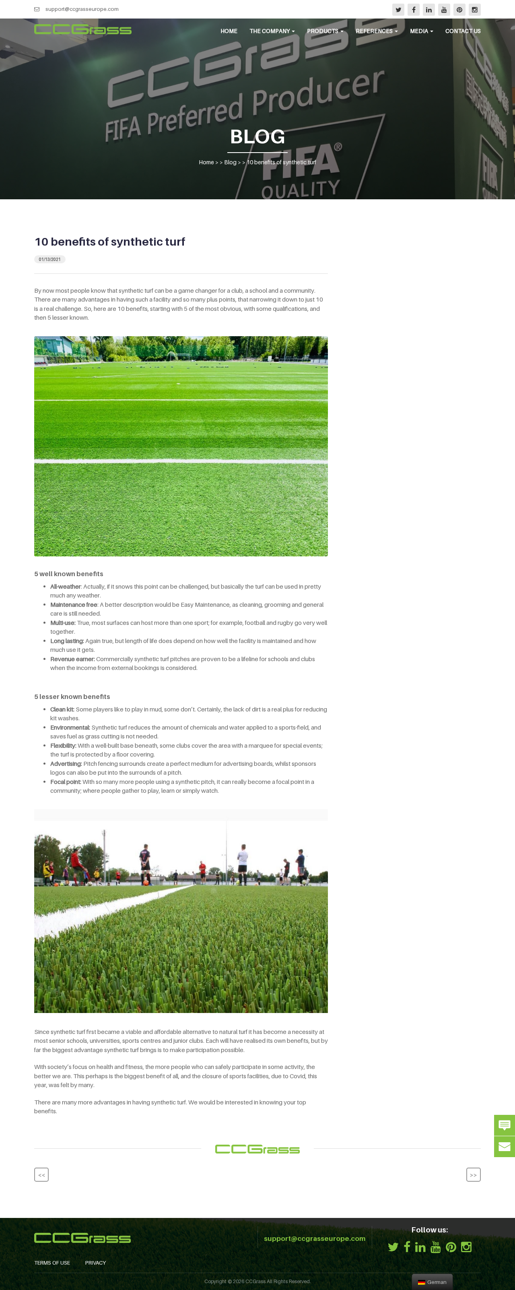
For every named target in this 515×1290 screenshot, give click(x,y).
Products (323, 30)
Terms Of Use (52, 1262)
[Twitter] (398, 10)
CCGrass (255, 1281)
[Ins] (475, 10)
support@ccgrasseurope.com (82, 9)
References (375, 30)
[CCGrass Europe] (83, 29)
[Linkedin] (429, 10)
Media (419, 30)
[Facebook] (414, 10)
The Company (270, 30)
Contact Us (463, 30)
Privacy (95, 1262)
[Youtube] (444, 10)
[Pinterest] (459, 10)
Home (228, 30)
